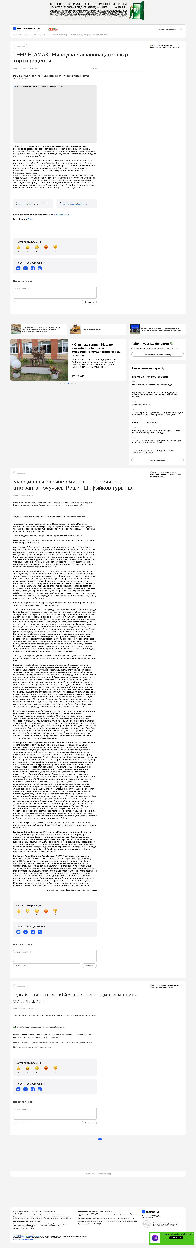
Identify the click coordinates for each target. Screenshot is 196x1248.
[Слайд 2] (64, 383)
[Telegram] (33, 268)
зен (31, 219)
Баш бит (17, 35)
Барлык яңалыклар (157, 460)
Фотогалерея (30, 35)
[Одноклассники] (25, 268)
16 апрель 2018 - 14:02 (19, 1008)
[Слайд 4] (72, 383)
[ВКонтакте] (18, 268)
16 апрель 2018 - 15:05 (19, 495)
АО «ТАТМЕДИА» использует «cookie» (26, 1236)
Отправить (89, 302)
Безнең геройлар (59, 35)
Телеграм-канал (61, 214)
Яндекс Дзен (176, 1238)
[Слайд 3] (68, 383)
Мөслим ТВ (44, 35)
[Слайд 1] (60, 383)
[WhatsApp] (40, 268)
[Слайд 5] (75, 383)
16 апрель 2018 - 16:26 (19, 68)
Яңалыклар (20, 46)
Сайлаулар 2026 (100, 35)
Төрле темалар (104, 1173)
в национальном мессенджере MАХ (74, 204)
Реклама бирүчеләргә (80, 35)
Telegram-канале (25, 204)
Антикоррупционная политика (24, 1235)
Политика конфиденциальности (24, 1239)
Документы (90, 1173)
